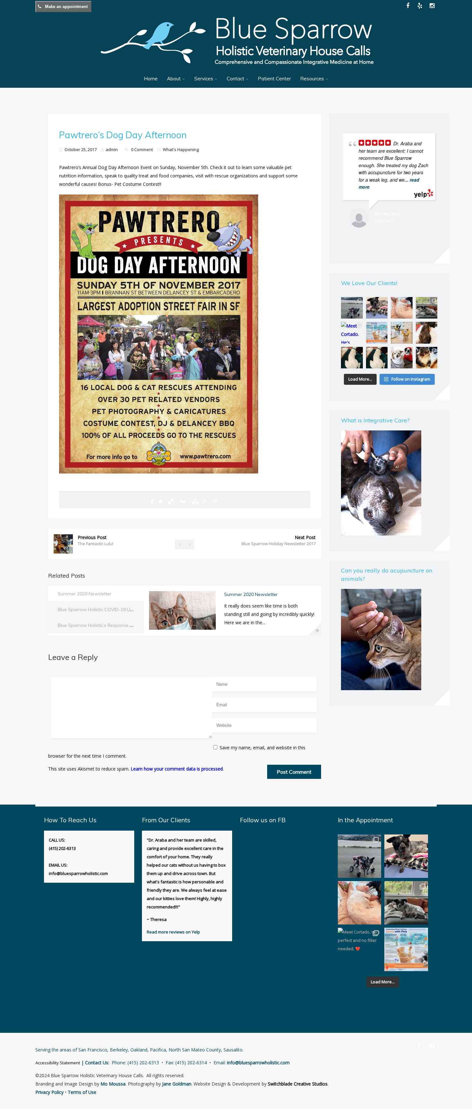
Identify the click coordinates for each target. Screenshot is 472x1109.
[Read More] (314, 629)
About (174, 79)
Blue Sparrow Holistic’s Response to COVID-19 (107, 625)
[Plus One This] (205, 501)
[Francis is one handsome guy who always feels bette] (426, 357)
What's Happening (181, 149)
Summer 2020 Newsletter (84, 594)
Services (203, 79)
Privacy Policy (49, 1092)
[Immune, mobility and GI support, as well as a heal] (352, 357)
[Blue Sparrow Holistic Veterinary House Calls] (236, 69)
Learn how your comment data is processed (177, 769)
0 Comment (142, 149)
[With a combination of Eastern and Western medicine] (426, 332)
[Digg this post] (182, 501)
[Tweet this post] (160, 501)
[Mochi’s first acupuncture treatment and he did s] (377, 357)
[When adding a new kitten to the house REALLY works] (426, 308)
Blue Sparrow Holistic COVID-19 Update (100, 609)
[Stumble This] (194, 501)
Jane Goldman (176, 1084)
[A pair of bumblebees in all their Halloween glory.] (401, 332)
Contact (235, 79)
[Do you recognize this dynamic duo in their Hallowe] (401, 357)
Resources (312, 79)
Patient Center (274, 79)
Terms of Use (82, 1092)
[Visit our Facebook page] (407, 5)
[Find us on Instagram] (432, 1045)
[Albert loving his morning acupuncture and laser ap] (401, 308)
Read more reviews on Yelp (173, 932)
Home (151, 79)
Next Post (278, 540)
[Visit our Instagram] (432, 5)
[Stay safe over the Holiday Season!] (377, 332)
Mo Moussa (113, 1084)
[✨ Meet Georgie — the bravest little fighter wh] (377, 308)
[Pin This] (215, 501)
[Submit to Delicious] (171, 501)
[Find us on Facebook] (418, 1045)
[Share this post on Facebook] (152, 501)
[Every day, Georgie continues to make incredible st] (352, 308)
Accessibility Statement (57, 1063)
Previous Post (95, 540)
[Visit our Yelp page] (419, 5)
